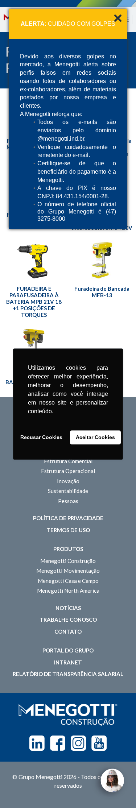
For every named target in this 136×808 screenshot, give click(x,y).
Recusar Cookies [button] (41, 437)
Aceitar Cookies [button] (95, 437)
